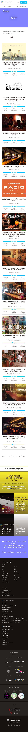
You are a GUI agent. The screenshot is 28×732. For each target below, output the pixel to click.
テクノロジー (5, 577)
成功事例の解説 (5, 609)
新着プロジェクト (6, 593)
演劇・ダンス (5, 575)
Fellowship (4, 614)
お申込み (4, 603)
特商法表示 (4, 644)
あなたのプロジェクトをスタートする (15, 552)
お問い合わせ (5, 635)
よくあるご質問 (5, 633)
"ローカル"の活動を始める (8, 616)
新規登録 (24, 2)
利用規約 (4, 640)
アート (15, 567)
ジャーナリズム (5, 582)
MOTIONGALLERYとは (7, 629)
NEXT (24, 456)
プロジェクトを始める (21, 6)
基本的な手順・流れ (6, 607)
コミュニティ (5, 573)
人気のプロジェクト (6, 591)
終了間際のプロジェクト (8, 595)
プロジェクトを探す (7, 6)
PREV (3, 456)
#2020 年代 (4, 631)
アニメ (3, 571)
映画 (3, 567)
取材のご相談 (5, 638)
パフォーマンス (18, 577)
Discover (7, 11)
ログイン (18, 2)
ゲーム (15, 571)
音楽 (15, 569)
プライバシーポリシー (7, 642)
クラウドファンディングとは (9, 605)
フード (15, 580)
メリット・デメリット (7, 612)
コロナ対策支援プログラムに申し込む (11, 622)
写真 (3, 569)
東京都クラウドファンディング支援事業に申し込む (14, 620)
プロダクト (16, 573)
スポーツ (4, 580)
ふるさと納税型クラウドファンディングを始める (13, 618)
